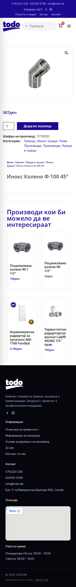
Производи (51, 146)
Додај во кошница (37, 126)
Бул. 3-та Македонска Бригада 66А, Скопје (34, 490)
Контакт (56, 14)
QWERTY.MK (41, 580)
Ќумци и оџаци (35, 162)
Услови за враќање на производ (27, 441)
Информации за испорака (22, 435)
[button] (66, 52)
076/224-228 (20, 3)
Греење (29, 141)
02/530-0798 (38, 3)
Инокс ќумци (47, 141)
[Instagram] (50, 9)
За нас (44, 14)
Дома (10, 162)
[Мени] (69, 26)
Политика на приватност (22, 429)
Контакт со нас (15, 453)
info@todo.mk (56, 3)
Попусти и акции (25, 14)
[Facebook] (46, 9)
